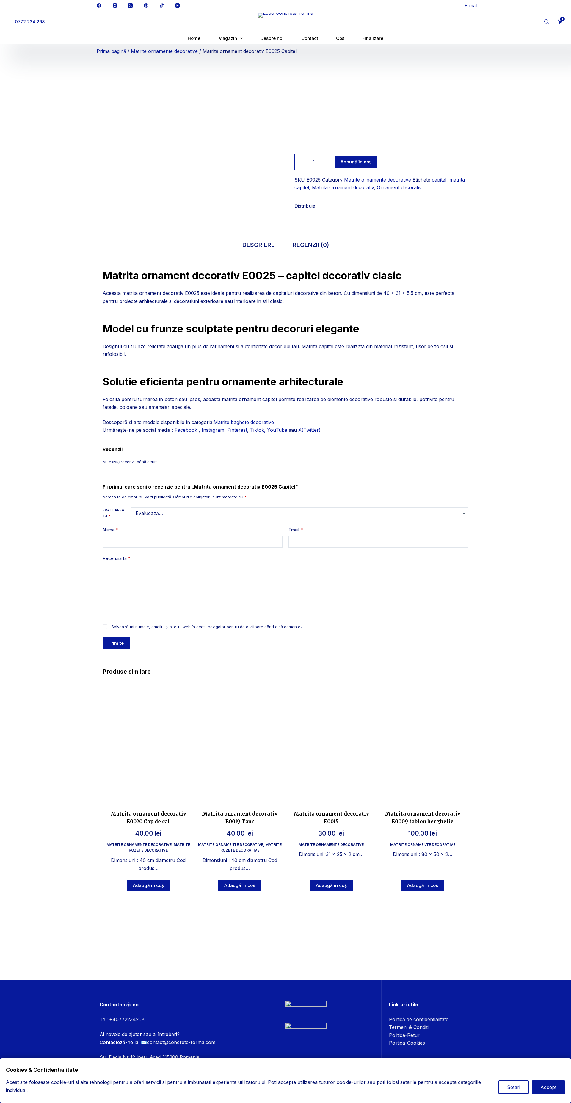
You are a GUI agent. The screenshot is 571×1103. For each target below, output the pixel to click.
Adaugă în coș (356, 162)
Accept (548, 1087)
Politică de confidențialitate (418, 1019)
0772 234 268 (30, 21)
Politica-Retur (404, 1035)
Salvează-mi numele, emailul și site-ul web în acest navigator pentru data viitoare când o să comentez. (207, 626)
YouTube (277, 430)
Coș (340, 38)
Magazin (227, 38)
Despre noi (272, 38)
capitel (439, 180)
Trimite (116, 643)
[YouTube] (177, 5)
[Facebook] (99, 5)
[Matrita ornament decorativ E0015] (331, 742)
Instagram (213, 430)
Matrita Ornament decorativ (343, 187)
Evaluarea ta (113, 513)
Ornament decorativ (399, 187)
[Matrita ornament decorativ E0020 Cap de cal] (148, 742)
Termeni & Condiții (409, 1027)
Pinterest (237, 430)
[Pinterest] (146, 5)
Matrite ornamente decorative (164, 51)
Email (295, 530)
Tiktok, (258, 430)
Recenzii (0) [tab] (311, 244)
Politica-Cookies (407, 1043)
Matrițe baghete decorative (244, 422)
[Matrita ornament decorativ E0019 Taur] (240, 742)
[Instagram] (115, 5)
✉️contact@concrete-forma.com (178, 1042)
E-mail (471, 5)
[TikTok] (161, 5)
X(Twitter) (309, 430)
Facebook (187, 430)
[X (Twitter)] (130, 5)
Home (194, 38)
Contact (309, 38)
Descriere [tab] (258, 244)
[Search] (546, 21)
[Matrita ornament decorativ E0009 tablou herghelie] (423, 742)
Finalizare (372, 38)
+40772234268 (127, 1019)
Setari (513, 1087)
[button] (296, 212)
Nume (110, 530)
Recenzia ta (116, 558)
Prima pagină (111, 51)
